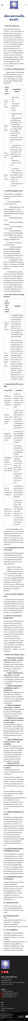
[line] (7, 972)
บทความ (3, 1010)
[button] (26, 5)
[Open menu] (2, 5)
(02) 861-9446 (6, 991)
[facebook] (2, 972)
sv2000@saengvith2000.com (11, 993)
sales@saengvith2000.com (10, 995)
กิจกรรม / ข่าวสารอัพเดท (7, 1008)
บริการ (2, 1006)
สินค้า (2, 1004)
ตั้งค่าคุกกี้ (21, 1016)
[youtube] (5, 972)
